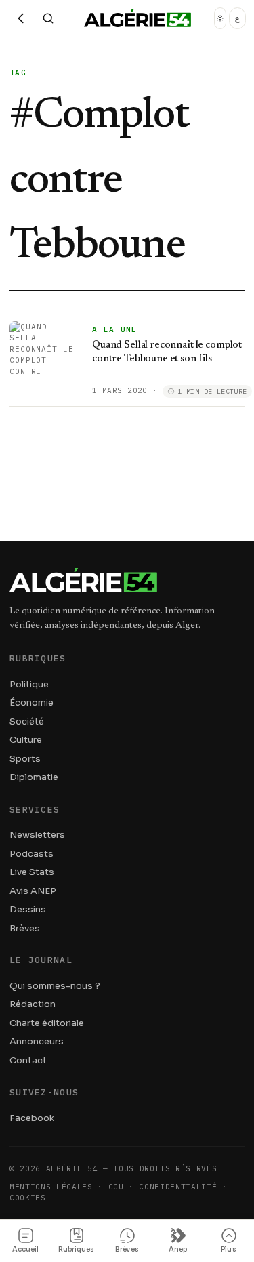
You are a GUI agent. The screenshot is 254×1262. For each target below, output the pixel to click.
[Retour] (21, 18)
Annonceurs (36, 1041)
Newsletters (37, 834)
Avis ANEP (32, 891)
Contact (28, 1060)
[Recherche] (48, 18)
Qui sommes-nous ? (54, 986)
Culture (25, 740)
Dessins (27, 909)
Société (26, 721)
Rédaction (32, 1004)
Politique (29, 684)
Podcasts (31, 853)
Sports (25, 759)
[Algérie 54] (137, 18)
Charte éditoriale (46, 1023)
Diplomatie (33, 777)
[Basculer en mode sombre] (220, 18)
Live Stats (31, 872)
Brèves (24, 928)
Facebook (31, 1118)
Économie (31, 702)
